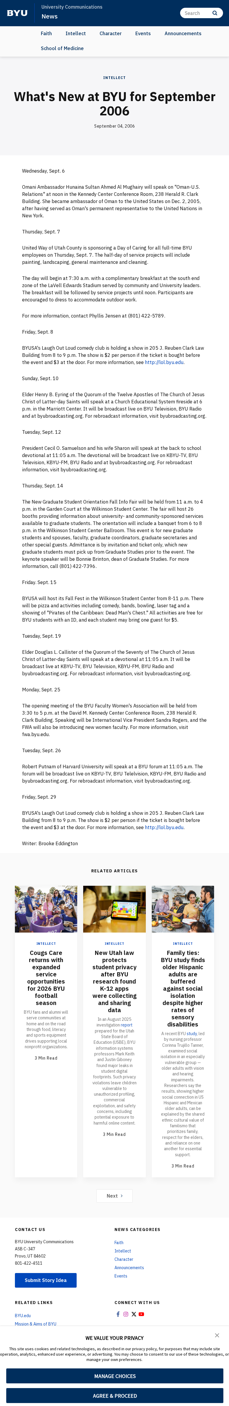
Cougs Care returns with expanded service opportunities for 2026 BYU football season (46, 978)
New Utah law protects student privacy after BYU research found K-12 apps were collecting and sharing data (114, 981)
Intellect (76, 33)
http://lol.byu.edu (164, 362)
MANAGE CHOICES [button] (115, 1376)
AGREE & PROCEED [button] (115, 1395)
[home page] (17, 13)
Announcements (183, 33)
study (192, 1033)
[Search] (215, 13)
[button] (217, 1335)
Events (143, 33)
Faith (46, 33)
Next (112, 1196)
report (126, 1025)
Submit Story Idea (46, 1280)
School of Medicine (62, 48)
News (49, 16)
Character (111, 33)
